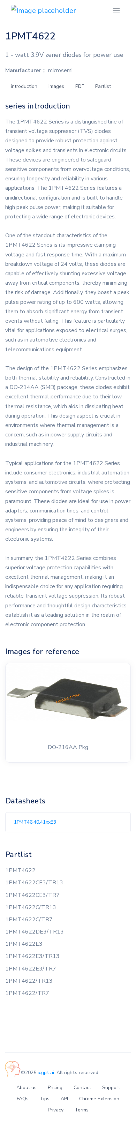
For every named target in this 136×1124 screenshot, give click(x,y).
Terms (82, 1110)
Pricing (55, 1087)
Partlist (103, 86)
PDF (79, 86)
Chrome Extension (99, 1098)
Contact (82, 1087)
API (64, 1098)
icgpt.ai (46, 1072)
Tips (45, 1098)
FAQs (23, 1098)
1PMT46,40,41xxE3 (35, 822)
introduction (24, 86)
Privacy (55, 1110)
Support (111, 1087)
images (56, 86)
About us (26, 1087)
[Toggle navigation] (116, 11)
